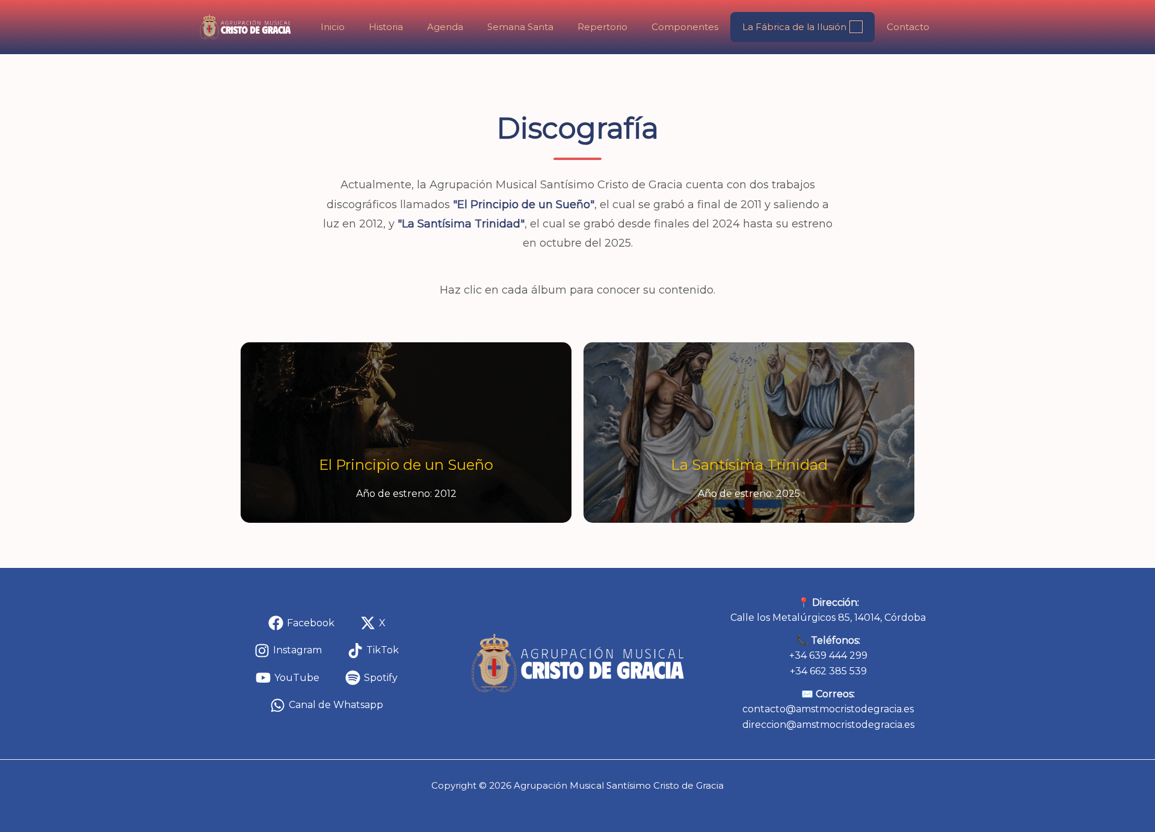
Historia (386, 26)
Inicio (333, 26)
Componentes (684, 26)
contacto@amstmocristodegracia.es (828, 709)
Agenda (445, 26)
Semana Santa (520, 26)
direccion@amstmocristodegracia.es (828, 724)
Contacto (908, 26)
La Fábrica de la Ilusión (794, 26)
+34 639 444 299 (828, 655)
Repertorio (602, 26)
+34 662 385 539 (828, 671)
